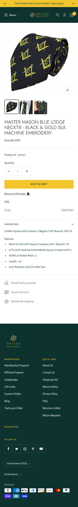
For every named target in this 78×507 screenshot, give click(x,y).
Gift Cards (9, 386)
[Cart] (72, 15)
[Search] (57, 15)
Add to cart (39, 184)
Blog (7, 401)
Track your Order (13, 408)
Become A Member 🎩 (17, 193)
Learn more (57, 3)
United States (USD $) (17, 463)
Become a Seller (51, 408)
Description (11, 224)
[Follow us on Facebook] (8, 449)
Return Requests (52, 415)
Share (7, 210)
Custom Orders (12, 393)
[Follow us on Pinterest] (33, 449)
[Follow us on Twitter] (17, 449)
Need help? (67, 210)
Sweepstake (11, 379)
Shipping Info (50, 379)
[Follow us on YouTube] (41, 449)
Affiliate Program (14, 372)
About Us (48, 365)
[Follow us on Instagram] (25, 449)
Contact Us (49, 372)
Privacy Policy (50, 393)
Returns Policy (50, 386)
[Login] (64, 14)
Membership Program (16, 365)
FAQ (6, 201)
